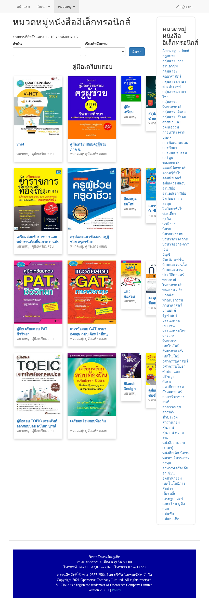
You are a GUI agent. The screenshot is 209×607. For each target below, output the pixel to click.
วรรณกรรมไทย (174, 330)
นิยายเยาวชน (173, 233)
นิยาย (166, 228)
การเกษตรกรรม (174, 152)
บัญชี (166, 254)
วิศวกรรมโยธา (174, 366)
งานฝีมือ (168, 188)
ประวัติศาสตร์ (173, 274)
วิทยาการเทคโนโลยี (170, 343)
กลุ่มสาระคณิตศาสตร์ (171, 73)
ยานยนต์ (169, 310)
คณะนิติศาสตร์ (174, 167)
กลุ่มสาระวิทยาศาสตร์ (172, 104)
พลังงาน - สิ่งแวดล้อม (172, 292)
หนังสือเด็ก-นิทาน (176, 452)
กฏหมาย (168, 55)
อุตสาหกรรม (172, 478)
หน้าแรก (23, 6)
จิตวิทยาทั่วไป (173, 208)
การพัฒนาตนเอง (175, 142)
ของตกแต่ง (170, 162)
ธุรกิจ (166, 218)
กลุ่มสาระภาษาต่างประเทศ (174, 84)
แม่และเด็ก (170, 518)
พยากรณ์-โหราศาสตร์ (172, 282)
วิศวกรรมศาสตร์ (175, 361)
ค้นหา (42, 6)
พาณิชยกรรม (172, 299)
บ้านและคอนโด (174, 264)
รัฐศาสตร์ (169, 315)
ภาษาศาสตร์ (172, 305)
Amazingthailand (175, 50)
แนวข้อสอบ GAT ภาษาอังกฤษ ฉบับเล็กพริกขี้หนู (89, 331)
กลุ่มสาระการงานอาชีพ (173, 63)
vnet (20, 144)
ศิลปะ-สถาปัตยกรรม (173, 384)
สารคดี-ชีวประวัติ (170, 414)
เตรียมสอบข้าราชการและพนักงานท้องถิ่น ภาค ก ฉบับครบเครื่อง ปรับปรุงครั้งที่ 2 (38, 241)
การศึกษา (169, 147)
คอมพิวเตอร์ (171, 177)
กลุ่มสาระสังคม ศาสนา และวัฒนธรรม (174, 121)
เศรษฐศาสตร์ (172, 498)
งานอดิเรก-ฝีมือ (174, 193)
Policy (116, 590)
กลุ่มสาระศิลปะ (174, 111)
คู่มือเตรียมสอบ (174, 182)
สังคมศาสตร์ (172, 391)
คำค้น (17, 43)
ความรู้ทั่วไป (171, 172)
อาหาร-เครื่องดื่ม (175, 467)
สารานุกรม (171, 422)
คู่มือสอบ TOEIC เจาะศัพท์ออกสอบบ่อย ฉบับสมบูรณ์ (37, 423)
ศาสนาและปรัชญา (171, 374)
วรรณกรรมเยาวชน (171, 323)
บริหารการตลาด (175, 238)
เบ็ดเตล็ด (169, 493)
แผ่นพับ (168, 513)
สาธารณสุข (171, 406)
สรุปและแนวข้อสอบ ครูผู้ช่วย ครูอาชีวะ (89, 239)
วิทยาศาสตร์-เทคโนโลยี (172, 353)
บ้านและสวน (172, 269)
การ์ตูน (167, 157)
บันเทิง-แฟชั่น (173, 259)
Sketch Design (130, 386)
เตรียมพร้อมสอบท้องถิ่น (88, 420)
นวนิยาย (169, 223)
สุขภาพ (168, 427)
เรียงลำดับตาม (96, 43)
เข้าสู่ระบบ (184, 6)
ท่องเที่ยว (169, 213)
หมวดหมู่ (65, 6)
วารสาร (168, 335)
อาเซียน (168, 472)
